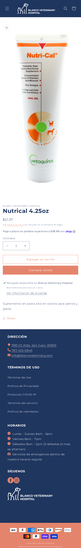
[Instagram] (17, 482)
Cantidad (9, 238)
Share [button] (11, 318)
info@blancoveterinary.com (32, 355)
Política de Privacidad (23, 386)
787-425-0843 (21, 350)
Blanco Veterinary (46, 543)
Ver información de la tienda (27, 293)
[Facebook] (11, 482)
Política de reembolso (23, 411)
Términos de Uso (19, 377)
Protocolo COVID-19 (22, 394)
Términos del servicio (23, 403)
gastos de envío (15, 224)
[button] (7, 8)
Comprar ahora (40, 270)
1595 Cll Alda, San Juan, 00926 (34, 345)
